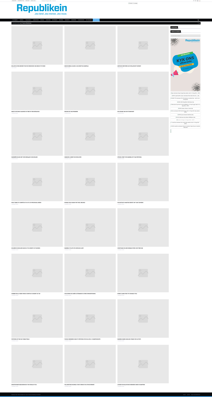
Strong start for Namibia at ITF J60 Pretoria (129, 157)
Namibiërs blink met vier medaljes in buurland (24, 157)
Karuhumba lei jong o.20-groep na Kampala (76, 66)
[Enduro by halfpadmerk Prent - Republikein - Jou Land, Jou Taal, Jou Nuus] (90, 91)
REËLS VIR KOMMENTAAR (195, 394)
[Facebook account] (194, 1)
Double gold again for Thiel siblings (74, 202)
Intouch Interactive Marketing (31, 394)
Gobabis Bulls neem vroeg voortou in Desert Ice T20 (25, 293)
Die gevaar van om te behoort (125, 111)
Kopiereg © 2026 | (14, 394)
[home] (42, 10)
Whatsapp (27, 0)
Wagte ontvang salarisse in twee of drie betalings (25, 111)
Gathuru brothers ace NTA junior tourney (129, 66)
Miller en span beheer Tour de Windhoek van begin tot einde (28, 66)
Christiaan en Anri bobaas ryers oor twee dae (130, 248)
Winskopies (14, 0)
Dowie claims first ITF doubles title (127, 293)
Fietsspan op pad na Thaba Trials (20, 339)
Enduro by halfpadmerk (71, 111)
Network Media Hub (21, 394)
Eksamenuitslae (21, 0)
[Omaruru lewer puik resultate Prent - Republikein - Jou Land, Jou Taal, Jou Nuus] (90, 136)
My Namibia (38, 394)
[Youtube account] (198, 1)
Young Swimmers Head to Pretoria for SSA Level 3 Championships (82, 339)
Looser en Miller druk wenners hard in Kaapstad (131, 384)
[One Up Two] (200, 1)
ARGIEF (184, 394)
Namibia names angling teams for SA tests (129, 339)
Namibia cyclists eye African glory (74, 248)
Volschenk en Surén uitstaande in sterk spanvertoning (80, 293)
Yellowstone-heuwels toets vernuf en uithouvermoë (79, 384)
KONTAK (188, 394)
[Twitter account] (196, 1)
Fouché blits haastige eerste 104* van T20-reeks (130, 202)
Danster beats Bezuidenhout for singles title (24, 384)
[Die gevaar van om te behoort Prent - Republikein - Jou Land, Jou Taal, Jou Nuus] (143, 91)
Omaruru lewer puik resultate (72, 157)
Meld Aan (33, 0)
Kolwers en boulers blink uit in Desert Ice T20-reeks (25, 248)
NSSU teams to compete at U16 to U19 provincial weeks (26, 202)
